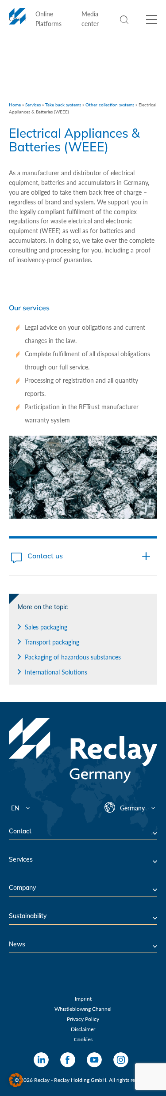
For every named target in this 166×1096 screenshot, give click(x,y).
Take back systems (63, 104)
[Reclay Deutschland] (17, 21)
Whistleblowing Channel (83, 1009)
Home (15, 104)
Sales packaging (46, 627)
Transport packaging (52, 642)
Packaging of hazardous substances (73, 657)
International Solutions (56, 672)
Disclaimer (83, 1029)
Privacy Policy (83, 1019)
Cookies (83, 1039)
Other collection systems (109, 104)
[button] (16, 1080)
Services (33, 104)
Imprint (83, 998)
